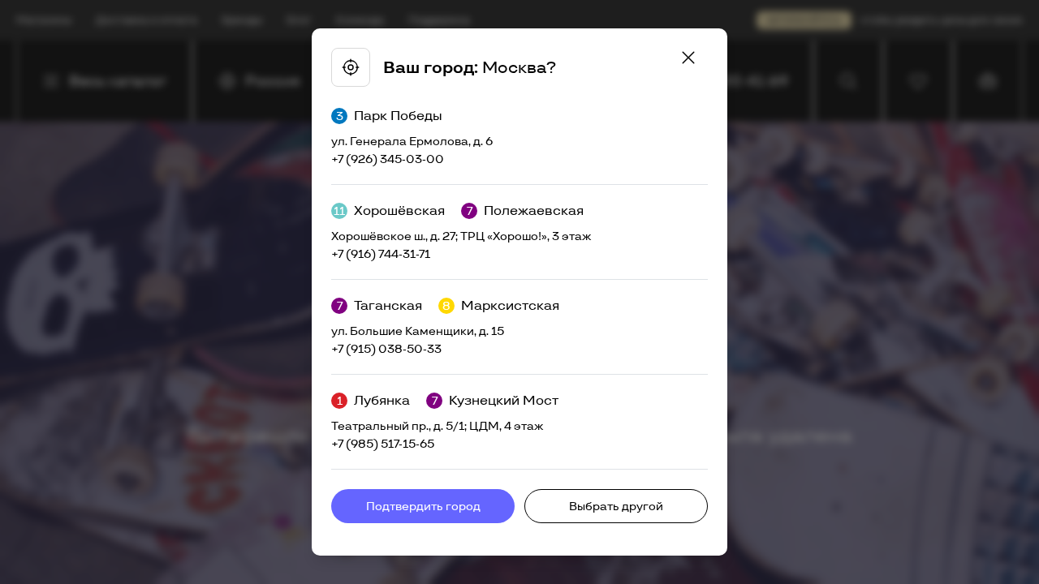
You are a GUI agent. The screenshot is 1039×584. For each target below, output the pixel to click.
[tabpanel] (519, 292)
